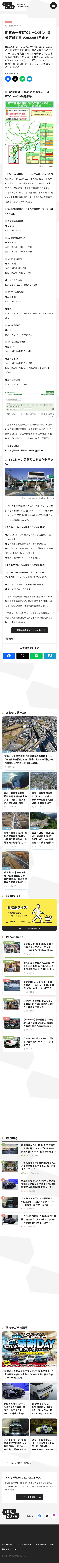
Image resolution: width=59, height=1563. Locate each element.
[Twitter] (15, 79)
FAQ (15, 1549)
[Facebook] (8, 79)
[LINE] (22, 79)
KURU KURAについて (10, 1544)
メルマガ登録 (29, 1496)
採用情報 (5, 1549)
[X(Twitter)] (47, 1516)
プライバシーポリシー (43, 1544)
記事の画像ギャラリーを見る (29, 630)
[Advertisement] (29, 1074)
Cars (12, 1463)
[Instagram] (54, 1516)
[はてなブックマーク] (29, 79)
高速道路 (10, 639)
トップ (5, 1463)
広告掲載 (25, 1544)
